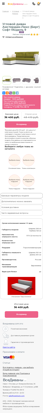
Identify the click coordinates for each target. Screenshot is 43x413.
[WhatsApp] (13, 93)
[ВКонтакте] (3, 93)
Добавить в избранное (14, 37)
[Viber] (10, 93)
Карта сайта (9, 347)
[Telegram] (17, 93)
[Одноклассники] (7, 93)
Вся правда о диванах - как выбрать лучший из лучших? (18, 368)
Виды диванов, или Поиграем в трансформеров (16, 374)
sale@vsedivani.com (16, 396)
